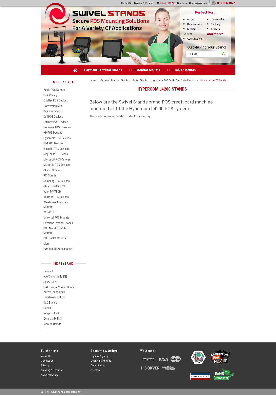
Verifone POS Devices (56, 197)
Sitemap (95, 370)
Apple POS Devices (54, 90)
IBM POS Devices (53, 143)
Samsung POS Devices (56, 181)
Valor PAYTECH (52, 191)
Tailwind (48, 271)
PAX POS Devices (53, 170)
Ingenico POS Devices (56, 149)
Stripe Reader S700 (54, 186)
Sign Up (104, 356)
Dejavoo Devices (53, 111)
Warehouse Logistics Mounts (55, 205)
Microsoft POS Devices (57, 159)
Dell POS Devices (53, 116)
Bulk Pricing (50, 95)
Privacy (45, 365)
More (46, 243)
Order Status (98, 365)
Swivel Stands (140, 80)
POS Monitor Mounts (144, 70)
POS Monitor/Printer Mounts (55, 230)
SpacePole (49, 282)
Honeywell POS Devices (57, 127)
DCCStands (50, 302)
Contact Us (47, 360)
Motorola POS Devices (56, 165)
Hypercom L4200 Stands (213, 80)
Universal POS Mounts (56, 217)
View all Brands (52, 324)
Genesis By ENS (52, 318)
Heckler (47, 308)
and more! (215, 34)
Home (93, 80)
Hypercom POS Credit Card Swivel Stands (174, 80)
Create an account (198, 3)
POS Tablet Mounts (181, 70)
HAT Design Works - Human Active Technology (59, 289)
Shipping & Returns (51, 370)
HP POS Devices (52, 132)
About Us (46, 356)
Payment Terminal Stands (103, 70)
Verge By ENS (51, 313)
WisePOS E (49, 212)
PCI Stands (49, 175)
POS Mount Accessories (57, 249)
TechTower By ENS (54, 297)
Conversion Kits (52, 106)
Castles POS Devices (55, 100)
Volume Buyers (49, 374)
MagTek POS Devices (55, 154)
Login (94, 356)
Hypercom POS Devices (57, 138)
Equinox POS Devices (55, 122)
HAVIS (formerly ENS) (55, 276)
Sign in (180, 3)
